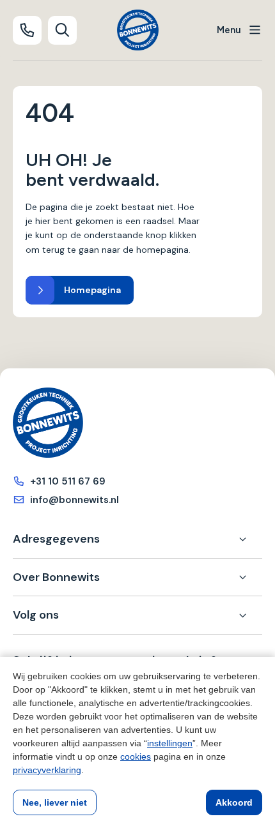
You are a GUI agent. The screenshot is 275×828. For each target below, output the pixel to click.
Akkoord (234, 802)
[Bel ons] (27, 30)
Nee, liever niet (54, 802)
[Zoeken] (62, 30)
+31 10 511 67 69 (68, 481)
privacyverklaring (47, 770)
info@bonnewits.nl (74, 499)
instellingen (169, 743)
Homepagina (92, 290)
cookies (135, 756)
